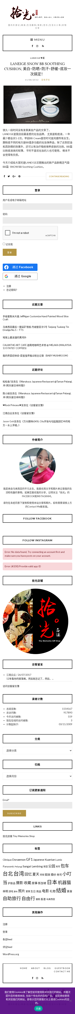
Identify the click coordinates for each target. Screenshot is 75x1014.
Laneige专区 (37, 58)
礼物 (53, 891)
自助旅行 (12, 898)
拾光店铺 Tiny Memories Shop (19, 836)
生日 (33, 891)
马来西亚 (50, 899)
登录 (9, 252)
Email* (6, 800)
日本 (52, 882)
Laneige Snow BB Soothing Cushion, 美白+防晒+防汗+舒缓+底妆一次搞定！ (37, 68)
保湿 (45, 866)
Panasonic (8, 866)
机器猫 (64, 882)
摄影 (19, 883)
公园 (51, 866)
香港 (43, 899)
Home (23, 968)
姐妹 (47, 874)
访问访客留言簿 (11, 686)
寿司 (59, 874)
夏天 (35, 874)
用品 (38, 891)
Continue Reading (59, 176)
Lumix (59, 859)
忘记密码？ (12, 289)
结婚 (61, 890)
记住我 (9, 244)
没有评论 (45, 80)
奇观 (42, 874)
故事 (35, 883)
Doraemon (18, 859)
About (35, 968)
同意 (38, 1008)
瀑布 (16, 891)
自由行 (28, 898)
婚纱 (53, 874)
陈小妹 (6, 393)
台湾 (18, 873)
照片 (21, 891)
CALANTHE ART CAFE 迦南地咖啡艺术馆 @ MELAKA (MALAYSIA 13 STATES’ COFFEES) (37, 347)
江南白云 (7, 413)
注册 (8, 286)
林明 (5, 891)
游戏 (11, 891)
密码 (5, 214)
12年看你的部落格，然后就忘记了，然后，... (30, 678)
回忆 (28, 874)
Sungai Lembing (33, 866)
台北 (8, 874)
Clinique (7, 859)
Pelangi (18, 866)
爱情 (28, 891)
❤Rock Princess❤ (12, 405)
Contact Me (62, 971)
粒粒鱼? (7, 381)
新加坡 (42, 883)
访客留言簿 (37, 405)
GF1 (29, 859)
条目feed (7, 939)
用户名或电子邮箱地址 (14, 200)
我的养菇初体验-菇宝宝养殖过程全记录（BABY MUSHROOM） (36, 355)
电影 (45, 891)
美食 (69, 891)
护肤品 (11, 883)
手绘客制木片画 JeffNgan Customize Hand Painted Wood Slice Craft (35, 318)
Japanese (38, 859)
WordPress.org (11, 954)
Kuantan (50, 859)
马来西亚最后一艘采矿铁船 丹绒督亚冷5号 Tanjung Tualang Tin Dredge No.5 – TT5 (36, 328)
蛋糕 (38, 899)
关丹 (58, 866)
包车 (65, 865)
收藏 (27, 883)
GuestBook (62, 968)
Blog (47, 968)
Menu (39, 39)
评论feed (7, 947)
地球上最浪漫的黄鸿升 (14, 337)
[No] (70, 1001)
